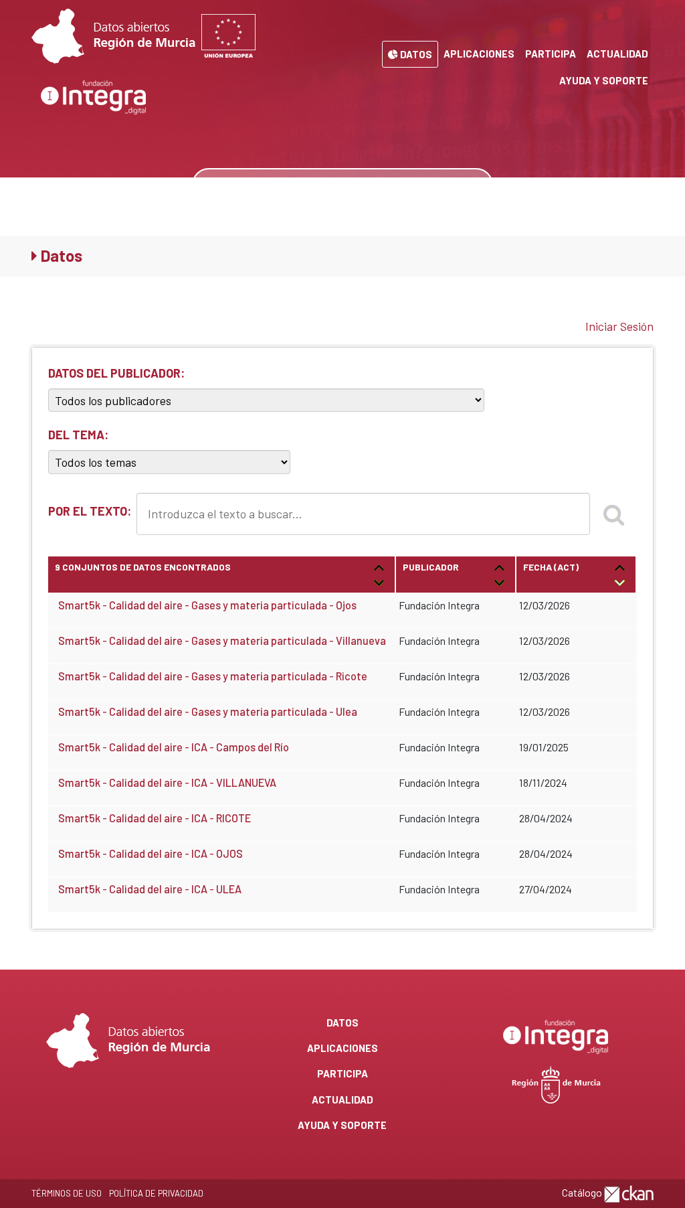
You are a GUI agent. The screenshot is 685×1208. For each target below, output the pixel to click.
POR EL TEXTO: (89, 511)
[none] (472, 184)
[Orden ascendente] (379, 567)
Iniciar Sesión (619, 326)
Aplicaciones (479, 54)
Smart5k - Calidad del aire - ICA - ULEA (149, 889)
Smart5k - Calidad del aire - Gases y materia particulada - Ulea (207, 711)
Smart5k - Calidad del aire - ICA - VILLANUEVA (167, 782)
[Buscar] (613, 513)
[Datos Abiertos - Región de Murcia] (113, 36)
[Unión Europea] (228, 36)
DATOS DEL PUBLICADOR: (116, 373)
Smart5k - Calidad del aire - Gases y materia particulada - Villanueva (222, 640)
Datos (415, 54)
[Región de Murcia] (556, 1083)
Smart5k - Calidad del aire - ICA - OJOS (150, 853)
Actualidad (617, 54)
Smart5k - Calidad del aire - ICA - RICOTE (154, 818)
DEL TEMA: (78, 434)
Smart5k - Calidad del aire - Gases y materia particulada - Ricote (212, 676)
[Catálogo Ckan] (629, 1192)
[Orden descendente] (379, 581)
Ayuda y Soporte (603, 80)
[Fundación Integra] (94, 98)
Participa (550, 54)
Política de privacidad (156, 1193)
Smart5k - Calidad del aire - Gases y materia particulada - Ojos (207, 605)
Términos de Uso (66, 1193)
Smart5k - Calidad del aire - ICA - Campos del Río (173, 747)
